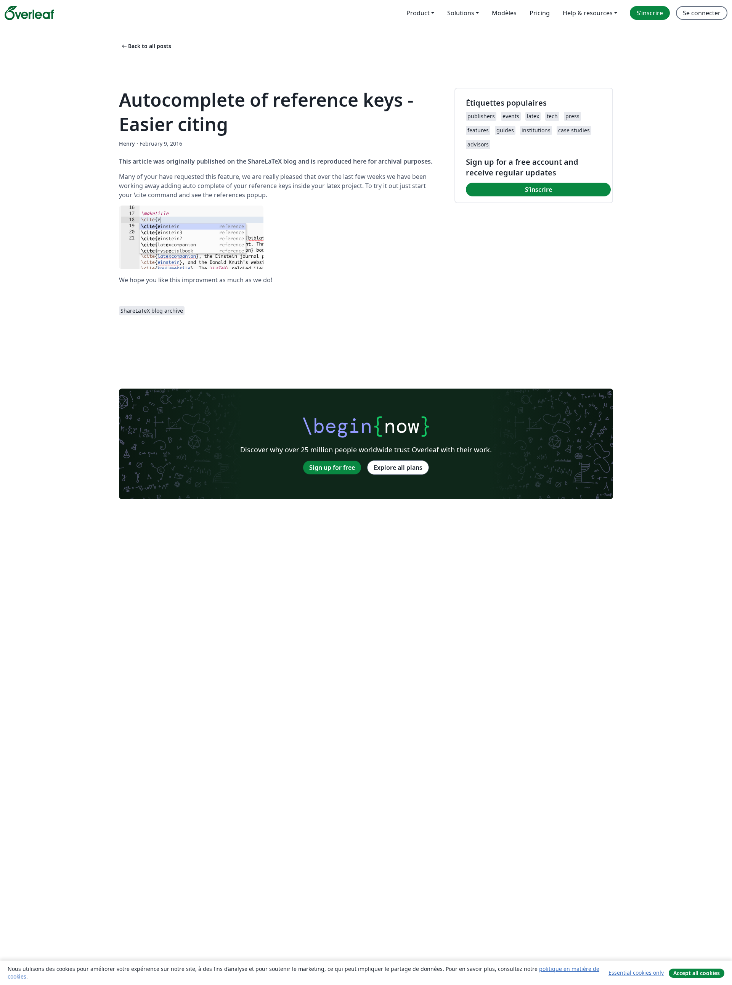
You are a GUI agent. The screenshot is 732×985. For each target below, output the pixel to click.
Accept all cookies (696, 973)
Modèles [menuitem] (504, 13)
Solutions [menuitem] (460, 13)
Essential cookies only (636, 972)
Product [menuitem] (418, 13)
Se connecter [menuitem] (702, 13)
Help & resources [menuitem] (588, 13)
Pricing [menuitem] (540, 13)
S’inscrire (538, 189)
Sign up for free (332, 467)
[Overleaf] (29, 13)
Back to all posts (145, 46)
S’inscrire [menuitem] (650, 13)
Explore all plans (398, 467)
